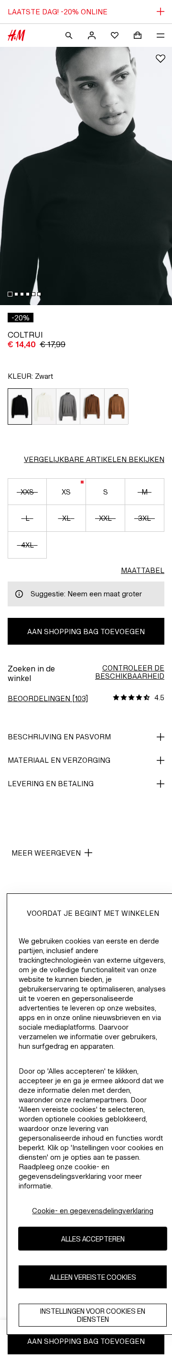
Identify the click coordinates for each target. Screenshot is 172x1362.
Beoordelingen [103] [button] (48, 698)
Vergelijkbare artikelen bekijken (94, 459)
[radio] (20, 406)
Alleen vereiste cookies (93, 1277)
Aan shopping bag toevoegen (86, 631)
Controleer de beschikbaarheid (129, 672)
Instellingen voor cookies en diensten (92, 1315)
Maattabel (142, 570)
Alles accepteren (93, 1239)
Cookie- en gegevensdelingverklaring (92, 1211)
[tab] (10, 294)
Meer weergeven (46, 853)
